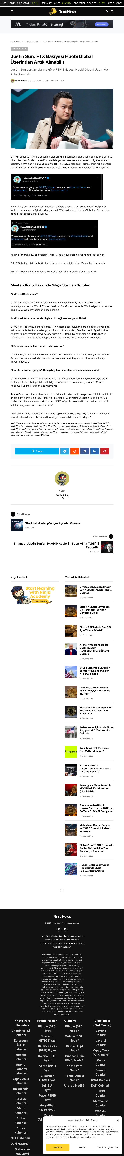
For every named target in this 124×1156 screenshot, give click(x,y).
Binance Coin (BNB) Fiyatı (47, 1048)
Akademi (70, 1021)
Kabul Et (58, 1147)
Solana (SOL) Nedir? (74, 1038)
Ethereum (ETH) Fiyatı (47, 1038)
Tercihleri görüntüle (108, 1147)
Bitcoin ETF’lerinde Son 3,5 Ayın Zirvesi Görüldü (95, 629)
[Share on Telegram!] (64, 451)
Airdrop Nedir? (74, 1085)
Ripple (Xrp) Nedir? (74, 1048)
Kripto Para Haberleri (22, 1023)
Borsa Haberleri (20, 1130)
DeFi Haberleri (20, 1143)
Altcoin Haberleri (20, 1057)
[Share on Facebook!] (84, 451)
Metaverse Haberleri (22, 1151)
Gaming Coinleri (100, 1072)
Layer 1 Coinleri (100, 1033)
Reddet (82, 1147)
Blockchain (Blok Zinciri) (102, 1023)
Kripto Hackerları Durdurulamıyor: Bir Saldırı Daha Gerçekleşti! (95, 768)
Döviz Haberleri (20, 1111)
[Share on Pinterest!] (104, 451)
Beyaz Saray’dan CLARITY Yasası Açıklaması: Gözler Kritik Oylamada (95, 670)
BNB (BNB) (89, 3)
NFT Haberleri (20, 1138)
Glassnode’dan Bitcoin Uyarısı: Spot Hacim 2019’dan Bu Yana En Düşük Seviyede (96, 808)
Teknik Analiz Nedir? (74, 1078)
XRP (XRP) (56, 3)
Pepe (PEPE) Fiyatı (47, 1098)
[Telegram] (65, 929)
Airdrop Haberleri (20, 1101)
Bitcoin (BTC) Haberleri (21, 1033)
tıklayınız (45, 435)
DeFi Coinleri (100, 1085)
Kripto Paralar (47, 1021)
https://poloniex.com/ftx (82, 271)
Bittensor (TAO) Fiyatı (47, 1078)
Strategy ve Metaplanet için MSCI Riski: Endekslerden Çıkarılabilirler (95, 788)
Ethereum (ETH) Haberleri (21, 1045)
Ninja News (15, 42)
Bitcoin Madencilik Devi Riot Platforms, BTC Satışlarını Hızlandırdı (95, 710)
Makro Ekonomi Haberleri (20, 1069)
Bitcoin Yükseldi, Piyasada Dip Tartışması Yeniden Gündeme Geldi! (95, 609)
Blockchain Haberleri (21, 1091)
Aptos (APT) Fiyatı (47, 1068)
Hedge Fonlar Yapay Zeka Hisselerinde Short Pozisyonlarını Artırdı (94, 867)
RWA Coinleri (100, 1080)
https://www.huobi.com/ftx (90, 263)
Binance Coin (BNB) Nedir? (74, 1058)
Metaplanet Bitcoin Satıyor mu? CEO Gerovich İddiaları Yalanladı (95, 828)
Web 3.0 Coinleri (101, 1113)
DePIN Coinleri (100, 1093)
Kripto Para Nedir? (74, 1068)
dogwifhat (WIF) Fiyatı (47, 1108)
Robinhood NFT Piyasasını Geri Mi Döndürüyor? (94, 749)
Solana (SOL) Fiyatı (47, 1058)
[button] (117, 1120)
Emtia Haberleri (20, 1121)
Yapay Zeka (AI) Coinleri (101, 1053)
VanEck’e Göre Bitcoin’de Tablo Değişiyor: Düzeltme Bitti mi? (95, 690)
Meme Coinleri (100, 1062)
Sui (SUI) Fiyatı (47, 1088)
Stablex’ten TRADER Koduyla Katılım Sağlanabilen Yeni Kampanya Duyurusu (96, 848)
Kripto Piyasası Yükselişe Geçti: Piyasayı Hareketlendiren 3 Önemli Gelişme (94, 649)
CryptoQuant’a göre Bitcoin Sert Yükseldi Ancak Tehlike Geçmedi (96, 589)
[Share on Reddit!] (74, 451)
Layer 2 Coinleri (100, 1043)
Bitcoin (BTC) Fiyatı (47, 1028)
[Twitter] (58, 929)
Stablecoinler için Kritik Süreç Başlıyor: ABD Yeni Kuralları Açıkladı (96, 730)
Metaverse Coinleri (100, 1103)
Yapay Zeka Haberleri (21, 1081)
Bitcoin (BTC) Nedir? (74, 1028)
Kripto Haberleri (31, 42)
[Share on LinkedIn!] (94, 451)
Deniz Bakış (62, 495)
